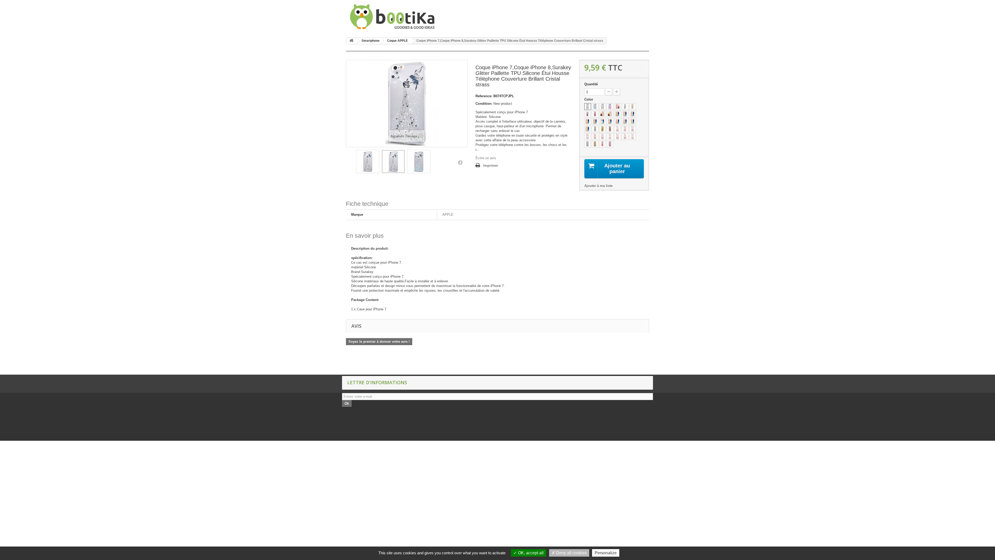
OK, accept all (530, 553)
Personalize (606, 553)
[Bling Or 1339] (633, 106)
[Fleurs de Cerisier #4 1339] (603, 121)
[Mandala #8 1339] (625, 136)
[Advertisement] (94, 361)
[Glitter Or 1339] (603, 129)
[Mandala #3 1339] (588, 136)
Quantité (591, 84)
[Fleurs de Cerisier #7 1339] (625, 121)
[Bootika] (394, 17)
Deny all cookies (571, 553)
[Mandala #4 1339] (595, 136)
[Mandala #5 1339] (603, 136)
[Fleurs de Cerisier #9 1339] (588, 129)
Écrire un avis (485, 158)
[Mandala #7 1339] (618, 136)
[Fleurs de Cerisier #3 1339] (595, 121)
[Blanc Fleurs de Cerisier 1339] (618, 106)
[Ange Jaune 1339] (603, 106)
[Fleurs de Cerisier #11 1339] (633, 114)
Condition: (483, 104)
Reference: (483, 96)
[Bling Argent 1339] (625, 106)
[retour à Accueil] (351, 41)
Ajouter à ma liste (598, 186)
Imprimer (490, 165)
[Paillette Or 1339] (595, 144)
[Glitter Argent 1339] (595, 129)
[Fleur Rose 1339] (610, 114)
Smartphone (370, 41)
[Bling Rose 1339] (595, 114)
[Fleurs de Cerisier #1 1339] (618, 114)
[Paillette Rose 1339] (610, 144)
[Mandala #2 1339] (633, 129)
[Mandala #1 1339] (618, 129)
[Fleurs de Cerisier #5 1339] (610, 121)
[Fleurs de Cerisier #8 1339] (633, 121)
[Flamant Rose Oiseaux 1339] (603, 114)
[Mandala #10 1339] (625, 129)
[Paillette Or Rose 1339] (603, 144)
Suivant (460, 162)
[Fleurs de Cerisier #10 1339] (625, 114)
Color (589, 99)
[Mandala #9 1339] (633, 136)
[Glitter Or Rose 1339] (610, 129)
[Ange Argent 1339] (588, 106)
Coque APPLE (397, 41)
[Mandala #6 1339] (610, 136)
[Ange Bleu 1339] (595, 106)
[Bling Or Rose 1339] (588, 114)
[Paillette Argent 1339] (588, 144)
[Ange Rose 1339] (610, 106)
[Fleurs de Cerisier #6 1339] (618, 121)
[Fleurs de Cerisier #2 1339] (588, 121)
